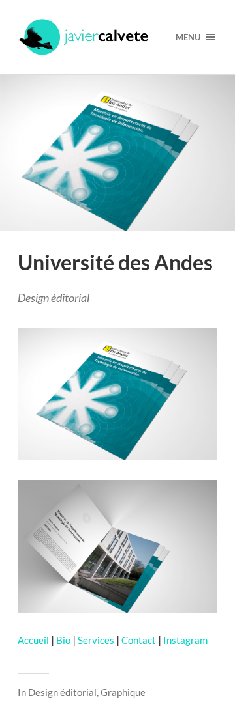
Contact (138, 640)
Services (96, 640)
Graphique (123, 692)
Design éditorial (62, 692)
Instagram (185, 640)
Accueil (33, 640)
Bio (63, 640)
